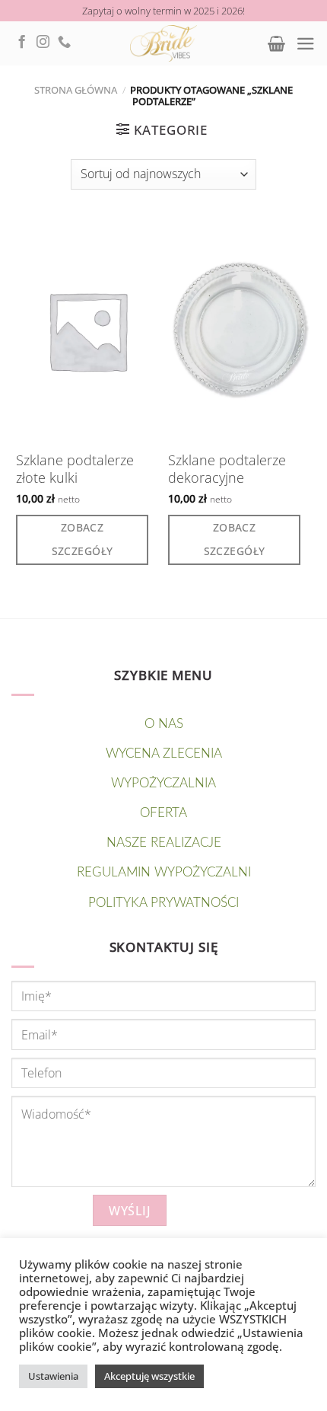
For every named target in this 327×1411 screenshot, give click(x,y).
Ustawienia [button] (53, 1376)
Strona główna (75, 90)
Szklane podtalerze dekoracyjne (227, 469)
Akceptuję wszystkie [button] (149, 1376)
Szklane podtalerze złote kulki (75, 469)
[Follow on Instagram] (43, 42)
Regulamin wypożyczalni (164, 872)
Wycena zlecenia (164, 753)
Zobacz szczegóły (82, 539)
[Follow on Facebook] (21, 42)
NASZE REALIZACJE (163, 842)
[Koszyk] (276, 43)
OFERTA (163, 812)
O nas (163, 723)
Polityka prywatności (163, 902)
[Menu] (306, 43)
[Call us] (64, 42)
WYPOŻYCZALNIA (163, 783)
